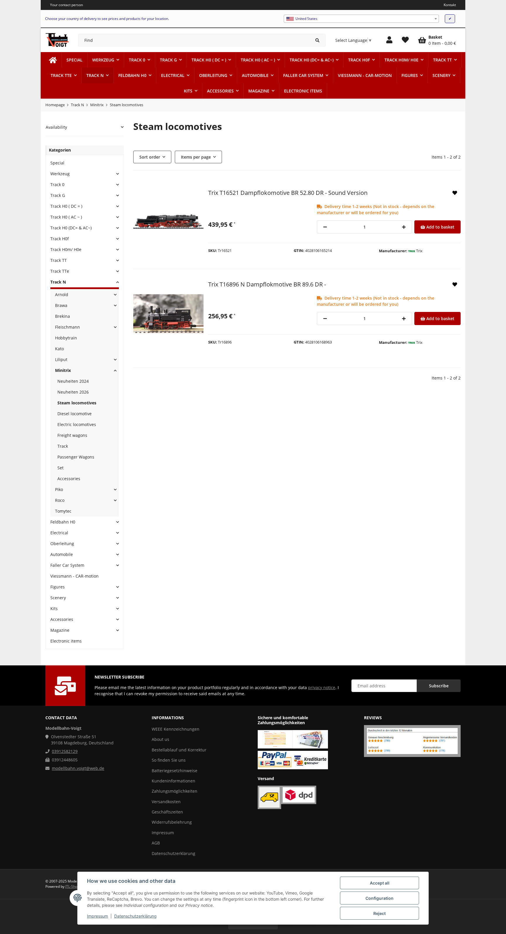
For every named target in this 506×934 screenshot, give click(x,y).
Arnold (61, 294)
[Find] (318, 40)
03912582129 (65, 751)
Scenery (58, 597)
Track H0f (59, 238)
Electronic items (66, 641)
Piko (59, 489)
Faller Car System (67, 565)
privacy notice (321, 687)
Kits (54, 608)
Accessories (68, 478)
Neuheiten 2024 (73, 381)
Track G (57, 195)
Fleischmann (67, 327)
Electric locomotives (76, 424)
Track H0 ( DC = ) (66, 206)
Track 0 (57, 184)
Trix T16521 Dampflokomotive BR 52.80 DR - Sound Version (287, 193)
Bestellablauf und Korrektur (179, 750)
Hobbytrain (66, 338)
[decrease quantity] (325, 227)
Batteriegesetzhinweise (174, 770)
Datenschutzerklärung (135, 916)
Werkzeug (60, 173)
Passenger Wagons (75, 457)
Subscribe (439, 686)
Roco (59, 500)
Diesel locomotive (74, 413)
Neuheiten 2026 (73, 392)
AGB (156, 843)
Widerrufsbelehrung (172, 822)
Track (62, 446)
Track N (58, 282)
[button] (389, 40)
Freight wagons (72, 435)
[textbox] (361, 19)
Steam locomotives (76, 403)
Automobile (61, 554)
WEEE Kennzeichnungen (175, 729)
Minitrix (63, 370)
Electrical (59, 532)
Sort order (149, 157)
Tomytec (63, 511)
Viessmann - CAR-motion (74, 576)
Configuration (379, 898)
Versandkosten (166, 801)
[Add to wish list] (455, 193)
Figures (57, 587)
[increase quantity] (404, 227)
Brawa (61, 305)
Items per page (196, 157)
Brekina (62, 316)
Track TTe (59, 271)
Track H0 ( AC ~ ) (66, 217)
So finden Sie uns (169, 760)
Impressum (97, 916)
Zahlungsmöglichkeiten (174, 791)
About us (160, 739)
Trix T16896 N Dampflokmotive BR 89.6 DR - (267, 284)
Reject (379, 913)
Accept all (379, 882)
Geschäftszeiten (167, 812)
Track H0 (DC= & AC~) (71, 228)
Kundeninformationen (173, 781)
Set (60, 468)
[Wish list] (405, 40)
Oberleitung (62, 543)
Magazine (59, 630)
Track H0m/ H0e (65, 249)
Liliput (61, 359)
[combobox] (361, 19)
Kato (59, 348)
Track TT (58, 260)
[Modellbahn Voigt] (52, 60)
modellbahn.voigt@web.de (78, 768)
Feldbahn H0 (62, 522)
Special (57, 163)
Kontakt (450, 4)
